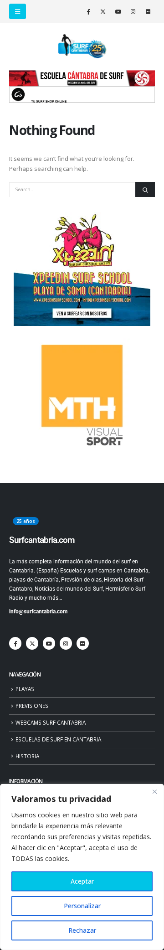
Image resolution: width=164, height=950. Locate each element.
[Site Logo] (82, 46)
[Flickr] (148, 11)
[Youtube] (118, 11)
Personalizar (82, 905)
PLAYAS (24, 688)
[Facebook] (88, 11)
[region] (82, 867)
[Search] (145, 190)
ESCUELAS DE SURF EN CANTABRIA (58, 739)
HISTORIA (27, 756)
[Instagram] (133, 11)
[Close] (154, 791)
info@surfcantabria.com (38, 611)
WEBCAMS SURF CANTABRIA (50, 722)
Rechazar (82, 930)
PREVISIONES (31, 705)
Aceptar (82, 881)
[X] (103, 11)
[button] (17, 11)
